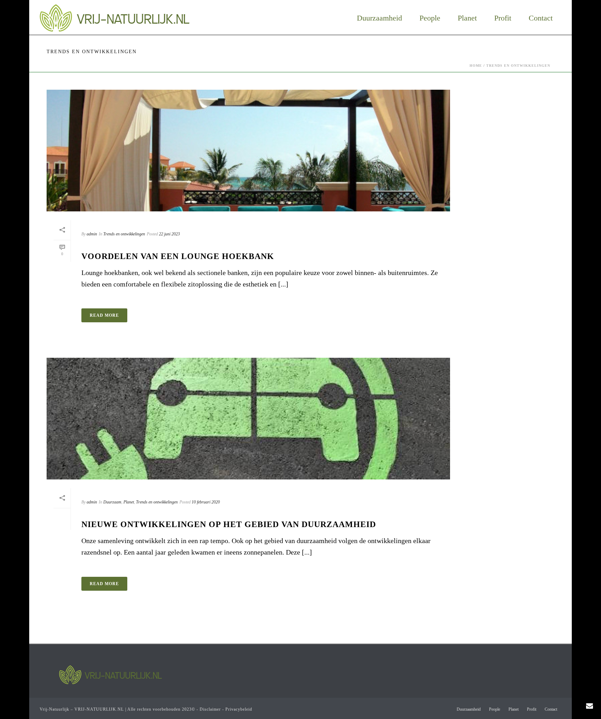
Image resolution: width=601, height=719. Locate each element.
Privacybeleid (238, 709)
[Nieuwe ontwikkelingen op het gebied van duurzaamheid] (248, 418)
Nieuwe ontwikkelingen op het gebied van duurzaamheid (228, 524)
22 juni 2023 (169, 234)
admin (92, 234)
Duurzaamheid (379, 18)
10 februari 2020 (206, 502)
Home (476, 65)
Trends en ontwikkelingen (518, 65)
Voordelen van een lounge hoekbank (177, 256)
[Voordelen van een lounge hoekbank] (248, 150)
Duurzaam (112, 502)
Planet (467, 18)
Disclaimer (210, 709)
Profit (502, 18)
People (429, 18)
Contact (541, 18)
